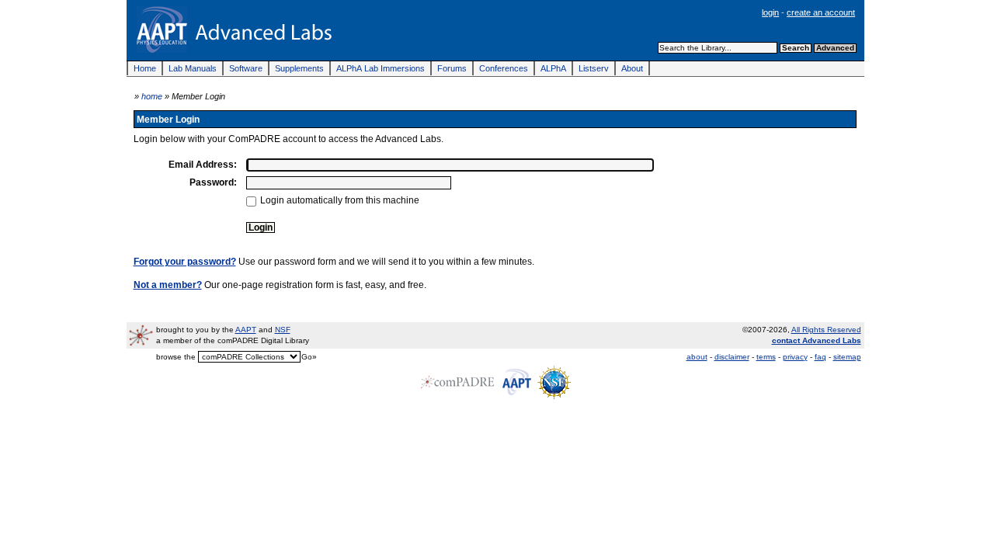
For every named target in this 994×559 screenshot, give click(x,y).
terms (766, 356)
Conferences (503, 68)
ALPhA (553, 68)
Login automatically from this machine (339, 200)
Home (145, 68)
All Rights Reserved (826, 329)
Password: (213, 182)
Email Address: (203, 164)
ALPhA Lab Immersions (380, 68)
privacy (795, 356)
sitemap (847, 356)
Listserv (594, 68)
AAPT (245, 329)
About (632, 68)
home (151, 96)
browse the (176, 356)
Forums (452, 68)
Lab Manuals (193, 68)
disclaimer (731, 356)
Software (245, 68)
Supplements (299, 68)
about (696, 356)
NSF (282, 329)
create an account (821, 12)
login (770, 12)
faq (820, 356)
